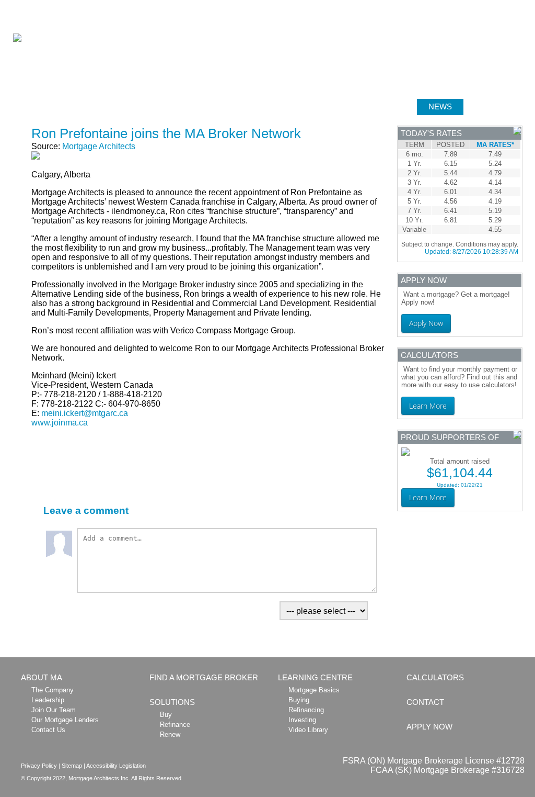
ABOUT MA (48, 106)
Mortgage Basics (314, 690)
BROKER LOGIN (474, 6)
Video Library (308, 730)
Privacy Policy (39, 765)
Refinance (175, 724)
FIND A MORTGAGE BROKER (203, 677)
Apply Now (426, 323)
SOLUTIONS (200, 106)
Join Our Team (53, 710)
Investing (302, 720)
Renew (170, 734)
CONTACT (425, 702)
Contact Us (48, 730)
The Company (52, 690)
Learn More (428, 406)
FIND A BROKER (124, 106)
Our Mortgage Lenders (65, 720)
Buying (298, 700)
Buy (166, 715)
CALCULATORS (276, 106)
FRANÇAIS (518, 6)
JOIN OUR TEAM (421, 6)
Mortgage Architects (98, 146)
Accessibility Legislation (116, 765)
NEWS (440, 106)
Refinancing (306, 710)
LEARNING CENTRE (366, 106)
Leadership (47, 700)
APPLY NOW (499, 106)
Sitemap (72, 765)
